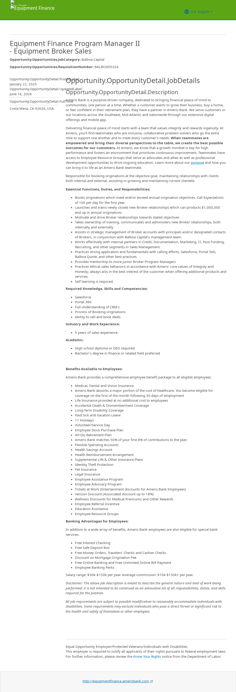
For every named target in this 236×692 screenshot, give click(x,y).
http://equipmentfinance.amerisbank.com (116, 681)
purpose (197, 162)
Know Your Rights (147, 656)
